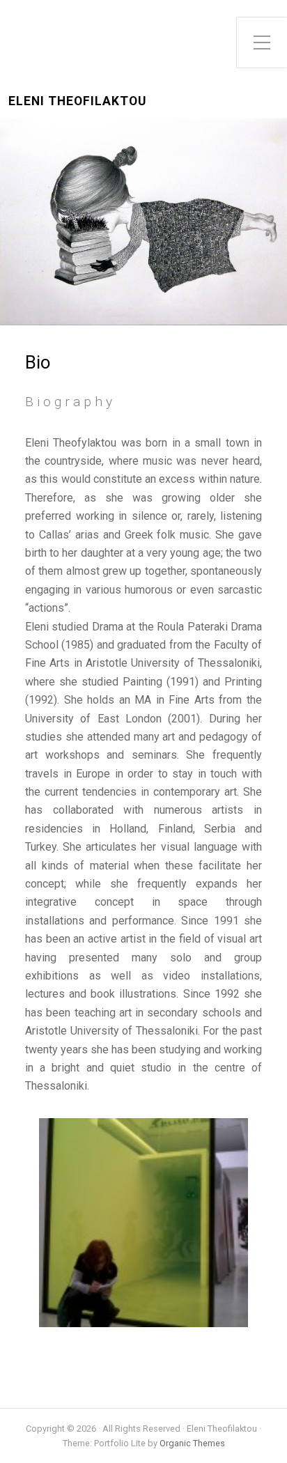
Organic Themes (192, 1443)
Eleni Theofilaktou (77, 101)
